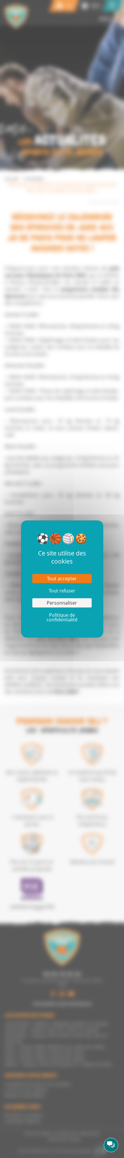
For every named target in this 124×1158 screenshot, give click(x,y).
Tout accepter (62, 578)
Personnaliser (62, 603)
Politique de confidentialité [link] (62, 617)
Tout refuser (62, 591)
